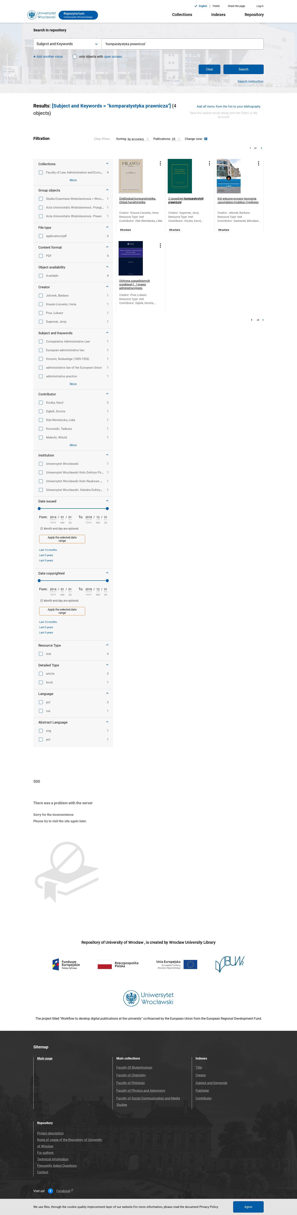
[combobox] (183, 44)
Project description (50, 1133)
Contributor (204, 1098)
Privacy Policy (208, 1207)
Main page (45, 1058)
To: (81, 517)
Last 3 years (46, 555)
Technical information (52, 1159)
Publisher (202, 1091)
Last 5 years (46, 560)
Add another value (50, 57)
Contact (42, 1172)
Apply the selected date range (62, 539)
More (73, 180)
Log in (260, 5)
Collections (182, 14)
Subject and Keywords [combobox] (55, 44)
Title (199, 1067)
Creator (201, 1075)
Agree (248, 1207)
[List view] (205, 139)
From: (43, 517)
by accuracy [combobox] (136, 139)
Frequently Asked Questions (57, 1166)
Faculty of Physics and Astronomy (140, 1091)
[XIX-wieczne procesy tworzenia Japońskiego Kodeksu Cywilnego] (234, 176)
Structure (125, 230)
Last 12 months (48, 549)
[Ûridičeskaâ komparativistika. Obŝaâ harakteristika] (136, 176)
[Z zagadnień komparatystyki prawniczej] (185, 176)
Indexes (218, 14)
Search (244, 69)
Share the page (236, 5)
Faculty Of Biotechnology (134, 1067)
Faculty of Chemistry (131, 1075)
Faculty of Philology (130, 1083)
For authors (45, 1153)
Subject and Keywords (211, 1083)
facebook (63, 1191)
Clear (209, 69)
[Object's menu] (160, 163)
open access (113, 57)
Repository (254, 14)
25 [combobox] (173, 139)
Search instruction (250, 81)
